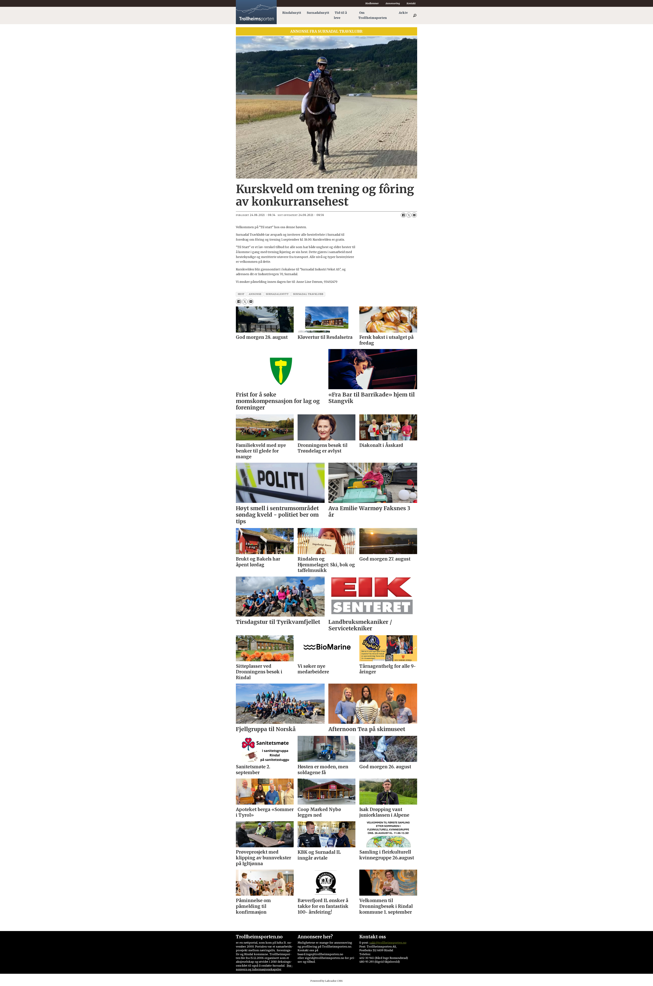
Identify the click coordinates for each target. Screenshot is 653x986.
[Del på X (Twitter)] (408, 215)
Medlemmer (372, 3)
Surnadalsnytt (318, 13)
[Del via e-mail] (414, 215)
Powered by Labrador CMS (326, 980)
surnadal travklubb (308, 294)
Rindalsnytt (291, 13)
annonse (255, 294)
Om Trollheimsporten (372, 15)
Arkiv (403, 13)
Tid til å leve (340, 15)
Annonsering (393, 3)
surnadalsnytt (277, 294)
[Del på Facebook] (403, 215)
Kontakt (411, 3)
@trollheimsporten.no (390, 942)
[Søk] (415, 15)
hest (241, 294)
